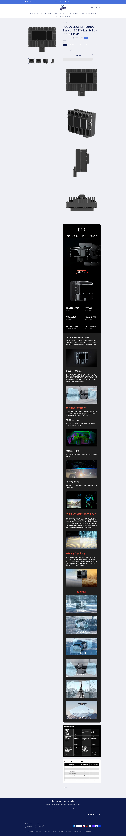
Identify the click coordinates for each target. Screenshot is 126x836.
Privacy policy (54, 831)
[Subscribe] (73, 808)
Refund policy (47, 831)
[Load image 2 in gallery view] (38, 61)
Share (65, 787)
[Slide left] (26, 61)
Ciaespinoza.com (31, 831)
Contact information (78, 831)
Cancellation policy (87, 831)
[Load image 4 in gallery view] (52, 61)
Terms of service (62, 831)
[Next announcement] (77, 2)
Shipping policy (69, 831)
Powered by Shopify (39, 831)
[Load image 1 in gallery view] (31, 61)
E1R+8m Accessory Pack (92, 44)
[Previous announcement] (48, 2)
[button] (78, 59)
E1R (65, 44)
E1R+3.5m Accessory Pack (76, 44)
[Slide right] (57, 61)
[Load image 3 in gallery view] (45, 61)
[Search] (26, 7)
